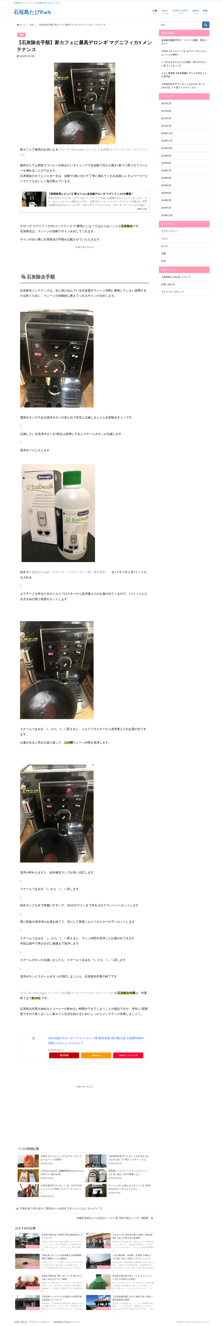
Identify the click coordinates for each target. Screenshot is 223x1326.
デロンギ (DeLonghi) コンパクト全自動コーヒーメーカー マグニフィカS (67, 993)
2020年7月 (166, 170)
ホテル (164, 246)
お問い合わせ (168, 284)
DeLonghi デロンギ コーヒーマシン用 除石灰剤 (73, 572)
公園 (163, 253)
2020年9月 (166, 155)
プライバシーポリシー (172, 291)
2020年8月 (166, 163)
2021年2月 (166, 118)
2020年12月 (167, 133)
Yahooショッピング (128, 1055)
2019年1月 (166, 207)
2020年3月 (166, 200)
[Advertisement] (84, 256)
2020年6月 (166, 178)
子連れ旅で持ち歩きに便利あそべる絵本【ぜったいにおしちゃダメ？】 (61, 1208)
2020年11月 (167, 140)
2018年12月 (167, 215)
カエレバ (60, 1050)
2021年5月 (166, 103)
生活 (21, 35)
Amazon (96, 1055)
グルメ (164, 238)
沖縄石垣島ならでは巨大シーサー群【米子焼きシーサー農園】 (113, 1218)
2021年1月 (166, 126)
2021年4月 (166, 111)
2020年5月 (166, 185)
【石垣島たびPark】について (176, 277)
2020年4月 (166, 193)
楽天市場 (64, 1055)
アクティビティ (169, 231)
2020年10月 (167, 148)
